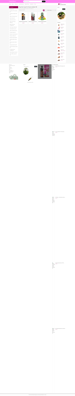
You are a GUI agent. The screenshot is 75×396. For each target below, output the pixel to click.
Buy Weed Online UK (12, 65)
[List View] (45, 10)
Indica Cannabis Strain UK (13, 30)
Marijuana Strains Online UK (13, 42)
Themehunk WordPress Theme (42, 394)
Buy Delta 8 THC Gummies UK (13, 11)
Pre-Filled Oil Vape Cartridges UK (12, 50)
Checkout (10, 67)
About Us (10, 64)
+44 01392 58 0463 (63, 4)
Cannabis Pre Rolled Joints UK (13, 14)
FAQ (9, 69)
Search (44, 1)
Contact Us (10, 68)
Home (20, 8)
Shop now (44, 74)
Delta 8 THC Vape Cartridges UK (12, 25)
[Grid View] (43, 10)
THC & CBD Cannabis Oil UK (13, 54)
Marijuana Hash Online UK (13, 37)
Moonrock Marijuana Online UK (13, 47)
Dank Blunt (12, 1)
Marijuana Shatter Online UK (13, 40)
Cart (9, 66)
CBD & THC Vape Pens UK (13, 16)
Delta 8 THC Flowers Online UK (13, 22)
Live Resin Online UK (13, 32)
